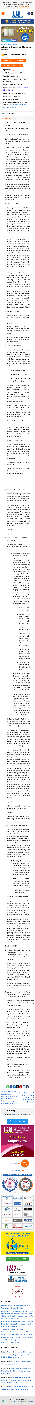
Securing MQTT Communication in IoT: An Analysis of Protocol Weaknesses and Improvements (17, 1370)
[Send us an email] (32, 13)
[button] (3, 13)
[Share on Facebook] (11, 1086)
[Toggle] (3, 114)
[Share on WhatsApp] (7, 1086)
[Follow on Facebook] (28, 13)
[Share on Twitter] (14, 1086)
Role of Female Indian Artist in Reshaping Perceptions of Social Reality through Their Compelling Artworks (16, 1380)
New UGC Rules (16, 1170)
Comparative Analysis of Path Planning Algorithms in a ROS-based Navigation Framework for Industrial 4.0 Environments (17, 1340)
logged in (15, 1114)
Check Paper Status (18, 1121)
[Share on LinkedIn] (24, 1086)
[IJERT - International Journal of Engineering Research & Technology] (17, 14)
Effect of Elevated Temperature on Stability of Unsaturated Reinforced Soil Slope (15, 1307)
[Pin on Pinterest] (20, 1086)
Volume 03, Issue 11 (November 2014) (11, 44)
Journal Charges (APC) (19, 1259)
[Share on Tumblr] (27, 1086)
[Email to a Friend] (17, 1086)
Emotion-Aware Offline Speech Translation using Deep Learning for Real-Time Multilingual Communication (16, 1354)
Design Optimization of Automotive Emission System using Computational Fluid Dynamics (26, 1097)
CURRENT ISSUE (12, 1163)
